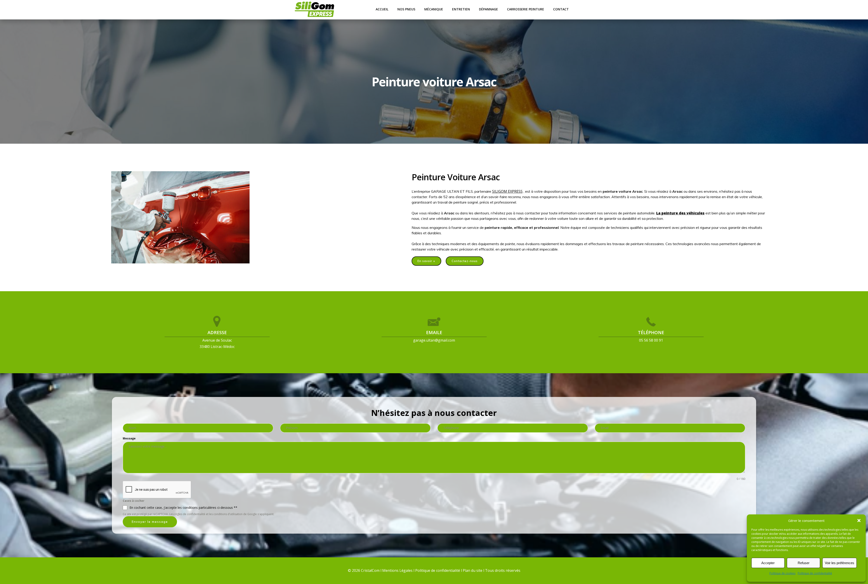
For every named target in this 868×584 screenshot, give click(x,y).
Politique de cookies (782, 573)
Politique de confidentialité (815, 573)
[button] (859, 520)
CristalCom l (371, 570)
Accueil (382, 9)
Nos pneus (406, 9)
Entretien (461, 9)
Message (129, 438)
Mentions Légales (397, 570)
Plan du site (473, 570)
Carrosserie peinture (525, 9)
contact (561, 9)
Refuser (803, 563)
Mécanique (433, 9)
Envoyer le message (150, 521)
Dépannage (488, 9)
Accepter (768, 563)
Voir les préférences (839, 563)
